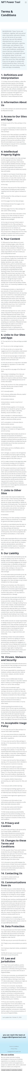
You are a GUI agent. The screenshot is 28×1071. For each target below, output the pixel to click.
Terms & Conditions (14, 1046)
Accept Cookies (6, 1070)
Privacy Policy (14, 1048)
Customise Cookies (16, 1070)
